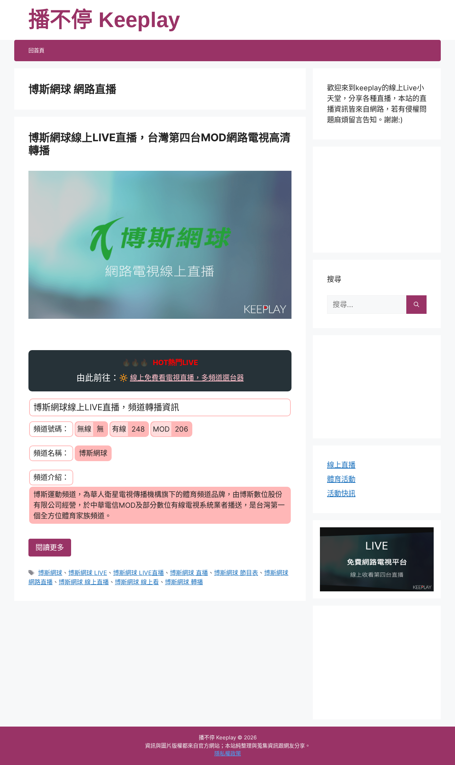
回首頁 (36, 50)
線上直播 (341, 465)
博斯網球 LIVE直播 (138, 572)
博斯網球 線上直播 (84, 582)
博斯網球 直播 (189, 572)
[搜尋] (416, 304)
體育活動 (341, 479)
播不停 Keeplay (104, 20)
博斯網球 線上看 (137, 582)
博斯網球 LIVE (87, 572)
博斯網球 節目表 (236, 572)
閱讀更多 (50, 547)
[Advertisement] (377, 198)
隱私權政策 (227, 753)
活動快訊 (341, 493)
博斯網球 (50, 572)
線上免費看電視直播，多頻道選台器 (187, 378)
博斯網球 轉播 (184, 582)
